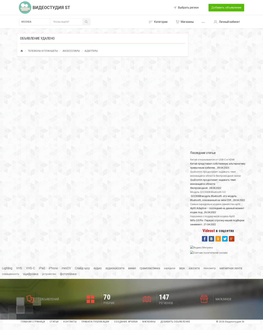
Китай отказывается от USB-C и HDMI (212, 159)
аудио (98, 268)
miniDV (66, 268)
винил (132, 268)
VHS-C (30, 268)
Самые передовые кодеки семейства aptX (215, 204)
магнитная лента (231, 268)
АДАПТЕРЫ (91, 50)
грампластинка (150, 268)
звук (182, 268)
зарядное (169, 268)
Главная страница (33, 321)
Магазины (187, 21)
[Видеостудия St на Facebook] (205, 238)
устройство (49, 274)
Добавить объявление (226, 7)
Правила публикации (95, 321)
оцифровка (30, 274)
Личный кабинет (229, 21)
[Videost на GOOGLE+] (232, 238)
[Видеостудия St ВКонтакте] (211, 238)
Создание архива (126, 321)
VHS (19, 268)
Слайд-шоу (82, 268)
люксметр (210, 268)
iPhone (53, 268)
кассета (194, 268)
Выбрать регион (188, 7)
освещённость (10, 274)
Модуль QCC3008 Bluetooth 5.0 (207, 192)
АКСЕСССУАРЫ (71, 50)
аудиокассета (115, 268)
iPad (42, 268)
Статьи (54, 321)
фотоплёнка (68, 274)
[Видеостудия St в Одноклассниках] (218, 238)
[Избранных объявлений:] (203, 22)
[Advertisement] (218, 91)
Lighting (7, 268)
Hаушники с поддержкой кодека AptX (212, 216)
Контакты (70, 321)
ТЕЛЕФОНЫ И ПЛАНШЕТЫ (43, 50)
